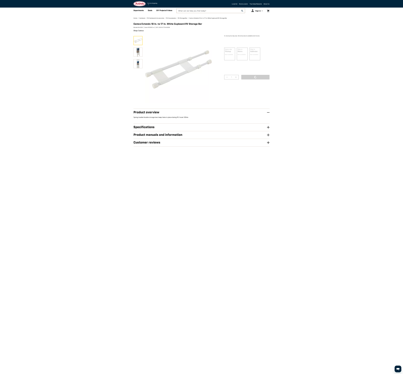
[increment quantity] (235, 77)
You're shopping (152, 3)
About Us (267, 4)
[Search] (242, 11)
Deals (150, 10)
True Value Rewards (256, 4)
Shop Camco (138, 31)
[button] (257, 10)
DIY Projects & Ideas (164, 10)
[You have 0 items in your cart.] (268, 10)
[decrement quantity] (227, 77)
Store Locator (243, 4)
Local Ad (234, 4)
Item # (149, 27)
